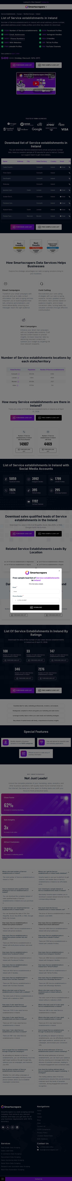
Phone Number (18, 596)
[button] (14, 600)
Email (15, 587)
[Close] (59, 571)
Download (38, 607)
